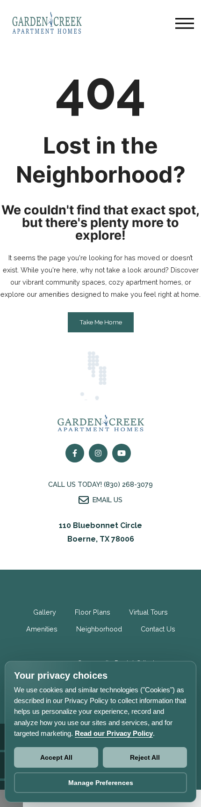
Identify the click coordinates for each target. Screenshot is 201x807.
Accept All (56, 757)
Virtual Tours (148, 612)
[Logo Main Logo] (46, 37)
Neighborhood (99, 629)
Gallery (44, 612)
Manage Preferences (100, 782)
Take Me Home (100, 322)
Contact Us (158, 629)
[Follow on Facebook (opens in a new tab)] (74, 453)
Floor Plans (92, 612)
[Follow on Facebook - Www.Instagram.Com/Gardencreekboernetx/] (98, 453)
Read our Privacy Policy (114, 733)
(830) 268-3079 (128, 484)
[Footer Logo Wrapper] (100, 423)
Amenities (41, 629)
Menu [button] (184, 23)
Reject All (145, 757)
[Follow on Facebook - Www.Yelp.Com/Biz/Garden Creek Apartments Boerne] (121, 453)
